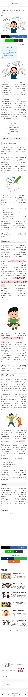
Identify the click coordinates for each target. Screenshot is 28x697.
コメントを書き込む (14, 680)
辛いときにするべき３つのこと (8, 50)
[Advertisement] (14, 528)
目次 (12, 123)
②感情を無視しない (7, 53)
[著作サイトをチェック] (7, 558)
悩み (3, 510)
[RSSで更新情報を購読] (14, 561)
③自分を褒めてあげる (8, 55)
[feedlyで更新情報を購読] (20, 558)
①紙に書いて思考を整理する (9, 52)
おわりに (4, 57)
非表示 (10, 47)
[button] (18, 40)
